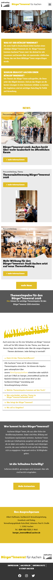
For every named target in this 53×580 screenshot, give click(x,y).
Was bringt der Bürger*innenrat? (20, 403)
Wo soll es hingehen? (15, 408)
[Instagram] (26, 576)
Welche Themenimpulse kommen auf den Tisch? (26, 390)
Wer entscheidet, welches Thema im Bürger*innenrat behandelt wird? (21, 396)
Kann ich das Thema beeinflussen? (21, 358)
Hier (8, 301)
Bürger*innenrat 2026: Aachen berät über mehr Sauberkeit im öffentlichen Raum (26, 149)
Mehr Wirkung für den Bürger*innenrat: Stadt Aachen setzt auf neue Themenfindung (25, 263)
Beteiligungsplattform (19, 373)
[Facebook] (20, 576)
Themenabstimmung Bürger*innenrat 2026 (26, 176)
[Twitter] (33, 576)
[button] (50, 4)
